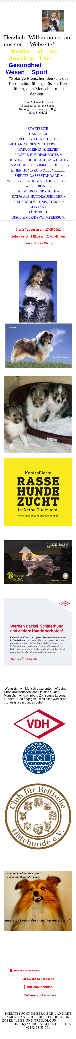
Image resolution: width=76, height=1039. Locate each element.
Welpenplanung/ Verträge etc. (37, 181)
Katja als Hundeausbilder (37, 196)
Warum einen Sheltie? (38, 149)
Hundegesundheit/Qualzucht (37, 160)
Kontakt (38, 207)
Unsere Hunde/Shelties (37, 155)
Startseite (38, 128)
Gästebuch (38, 212)
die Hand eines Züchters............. (38, 144)
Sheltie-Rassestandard (37, 176)
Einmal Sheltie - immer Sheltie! (37, 165)
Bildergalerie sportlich (37, 202)
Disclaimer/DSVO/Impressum (38, 217)
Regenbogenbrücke (37, 191)
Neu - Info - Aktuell (37, 139)
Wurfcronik (37, 186)
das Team (38, 134)
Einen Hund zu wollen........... (38, 170)
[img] (38, 21)
